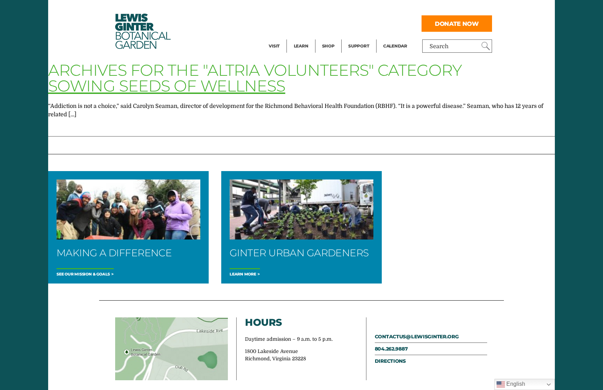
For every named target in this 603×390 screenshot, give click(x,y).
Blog (299, 37)
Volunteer (361, 37)
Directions (390, 361)
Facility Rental (288, 9)
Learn (301, 46)
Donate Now (457, 23)
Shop (328, 46)
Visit (274, 46)
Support (358, 46)
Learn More (243, 274)
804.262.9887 (391, 349)
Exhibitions (284, 37)
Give (354, 23)
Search (439, 46)
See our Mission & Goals (83, 274)
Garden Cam (310, 23)
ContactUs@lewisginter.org (417, 336)
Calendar (395, 46)
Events (278, 23)
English (515, 384)
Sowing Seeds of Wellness (166, 85)
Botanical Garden (142, 31)
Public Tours (310, 9)
